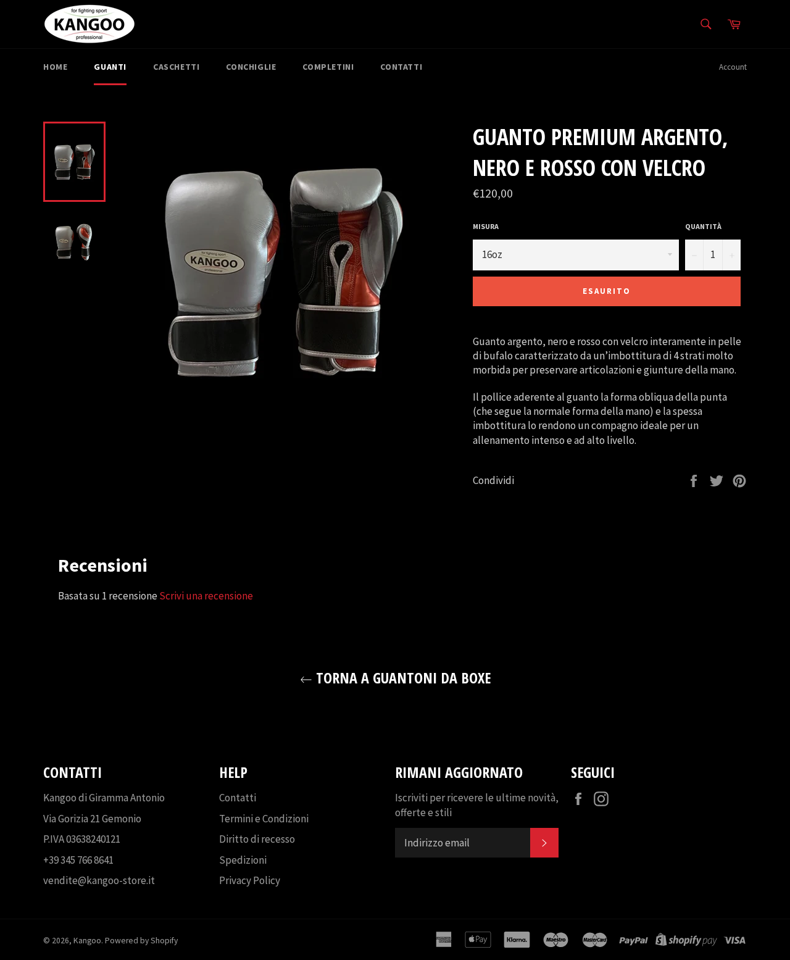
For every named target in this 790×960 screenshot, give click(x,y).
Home (55, 66)
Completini (328, 66)
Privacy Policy (249, 880)
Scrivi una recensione (206, 596)
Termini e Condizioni (264, 818)
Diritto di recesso (257, 839)
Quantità (703, 226)
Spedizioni (243, 860)
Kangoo (87, 940)
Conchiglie (251, 66)
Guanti (110, 66)
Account (733, 67)
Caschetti (176, 66)
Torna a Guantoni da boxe (401, 677)
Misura (486, 226)
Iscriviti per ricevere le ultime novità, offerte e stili (477, 805)
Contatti (401, 66)
